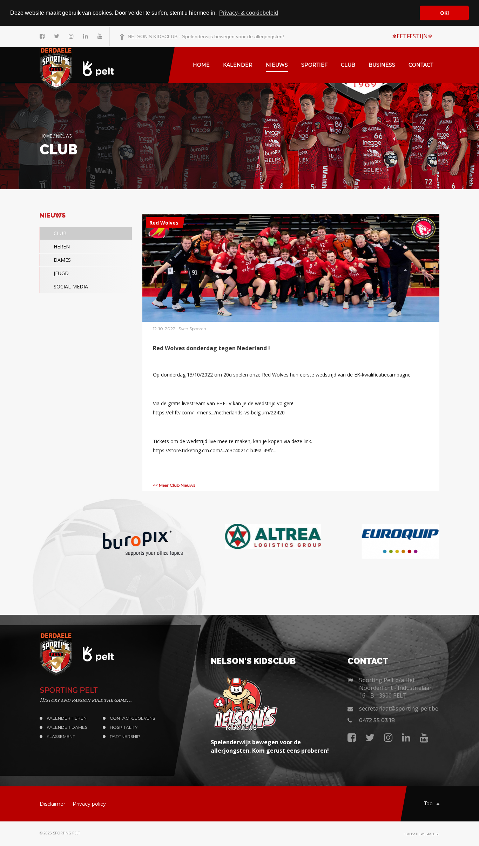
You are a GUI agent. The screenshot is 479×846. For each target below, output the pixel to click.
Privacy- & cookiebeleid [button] (248, 13)
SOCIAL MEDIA (71, 286)
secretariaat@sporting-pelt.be (398, 708)
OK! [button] (444, 12)
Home (46, 136)
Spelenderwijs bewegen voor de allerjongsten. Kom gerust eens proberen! (270, 746)
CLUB (60, 233)
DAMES (62, 260)
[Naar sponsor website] (103, 541)
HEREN (62, 246)
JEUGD (61, 273)
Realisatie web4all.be (421, 834)
